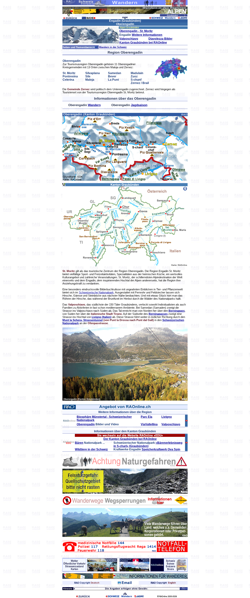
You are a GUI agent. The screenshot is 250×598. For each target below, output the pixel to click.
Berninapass (177, 310)
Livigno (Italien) (101, 316)
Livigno (166, 416)
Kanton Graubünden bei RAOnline (143, 42)
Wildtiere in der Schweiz (91, 449)
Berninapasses (158, 313)
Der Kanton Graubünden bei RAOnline (130, 438)
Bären (79, 442)
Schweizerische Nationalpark (96, 292)
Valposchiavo (128, 38)
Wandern (94, 105)
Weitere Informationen (147, 34)
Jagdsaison (139, 105)
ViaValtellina (149, 424)
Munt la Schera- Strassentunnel (82, 320)
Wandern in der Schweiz (113, 47)
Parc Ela (146, 416)
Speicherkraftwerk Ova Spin (161, 449)
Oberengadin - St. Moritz (136, 31)
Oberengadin (86, 424)
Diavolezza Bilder (160, 38)
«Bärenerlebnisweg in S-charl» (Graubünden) (147, 444)
